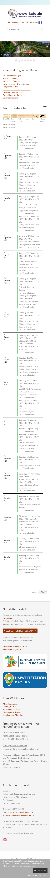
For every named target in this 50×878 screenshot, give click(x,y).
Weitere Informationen (37, 875)
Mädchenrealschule (11, 709)
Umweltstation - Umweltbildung (17, 84)
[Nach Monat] (14, 116)
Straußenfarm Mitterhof (13, 715)
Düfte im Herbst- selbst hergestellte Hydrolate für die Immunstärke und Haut (28, 445)
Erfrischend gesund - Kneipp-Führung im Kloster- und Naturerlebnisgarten (28, 185)
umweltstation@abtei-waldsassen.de (18, 815)
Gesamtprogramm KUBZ (14, 92)
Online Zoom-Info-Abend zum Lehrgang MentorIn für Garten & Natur (29, 245)
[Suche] (35, 116)
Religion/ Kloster (10, 87)
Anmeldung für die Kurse (14, 95)
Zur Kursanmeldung (17, 22)
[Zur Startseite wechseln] (25, 13)
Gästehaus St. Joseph (12, 712)
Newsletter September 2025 (15, 646)
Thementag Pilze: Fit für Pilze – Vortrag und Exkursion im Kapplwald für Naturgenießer (29, 208)
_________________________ (17, 89)
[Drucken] (44, 106)
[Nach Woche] (21, 116)
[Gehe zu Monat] (42, 116)
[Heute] (28, 116)
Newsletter (7, 618)
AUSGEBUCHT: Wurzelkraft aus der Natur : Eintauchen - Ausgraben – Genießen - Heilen (30, 392)
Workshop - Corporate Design (28, 429)
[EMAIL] (46, 106)
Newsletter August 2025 (13, 649)
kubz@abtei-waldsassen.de (21, 812)
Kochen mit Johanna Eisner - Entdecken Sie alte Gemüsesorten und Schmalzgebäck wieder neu (29, 369)
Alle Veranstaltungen (12, 76)
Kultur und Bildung (11, 81)
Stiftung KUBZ (9, 707)
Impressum (32, 22)
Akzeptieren (40, 870)
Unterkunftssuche (10, 98)
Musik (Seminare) (10, 78)
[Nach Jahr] (6, 116)
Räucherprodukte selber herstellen (30, 465)
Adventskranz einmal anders (28, 547)
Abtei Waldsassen (10, 704)
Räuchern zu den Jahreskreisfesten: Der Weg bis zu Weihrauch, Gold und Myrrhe (30, 567)
